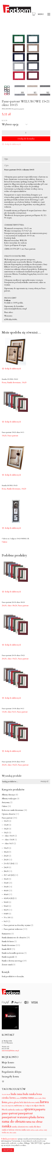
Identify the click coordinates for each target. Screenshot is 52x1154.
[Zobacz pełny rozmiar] (5, 36)
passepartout (25, 1113)
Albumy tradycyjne (9, 798)
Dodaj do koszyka (26, 138)
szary (45, 1130)
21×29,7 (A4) (9, 863)
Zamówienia (8, 1067)
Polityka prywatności (9, 1139)
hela (21, 1102)
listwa (44, 1102)
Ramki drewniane (8, 945)
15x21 (6, 832)
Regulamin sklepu (11, 1071)
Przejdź (44, 781)
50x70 (6, 910)
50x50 (6, 902)
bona (39, 1094)
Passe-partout (23, 605)
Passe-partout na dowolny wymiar (17, 925)
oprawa (29, 1109)
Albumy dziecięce (8, 794)
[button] (44, 14)
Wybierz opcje (7, 382)
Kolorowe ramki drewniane (12, 810)
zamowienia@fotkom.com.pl (10, 1051)
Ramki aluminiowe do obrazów (14, 937)
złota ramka (13, 1133)
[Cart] (33, 14)
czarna (18, 1098)
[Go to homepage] (17, 14)
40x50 (6, 890)
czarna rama (27, 1098)
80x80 (8, 1094)
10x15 (6, 821)
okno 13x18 (9, 839)
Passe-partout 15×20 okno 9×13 (13, 432)
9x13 (5, 921)
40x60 (6, 894)
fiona (4, 1102)
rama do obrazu (13, 1121)
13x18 (6, 825)
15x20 (24, 382)
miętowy (11, 1106)
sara (28, 1130)
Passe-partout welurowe (13, 929)
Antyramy (6, 802)
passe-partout (10, 1113)
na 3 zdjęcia (27, 1106)
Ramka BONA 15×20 (9, 485)
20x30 (6, 859)
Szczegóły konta (10, 1076)
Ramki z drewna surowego (12, 961)
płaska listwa (36, 1117)
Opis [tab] (6, 159)
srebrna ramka (34, 1130)
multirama (18, 1105)
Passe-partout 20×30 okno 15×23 (13, 762)
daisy (44, 1098)
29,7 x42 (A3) (9, 875)
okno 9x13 (9, 843)
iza (25, 1102)
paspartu (40, 1109)
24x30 (6, 867)
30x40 (6, 883)
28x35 (6, 871)
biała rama (16, 1094)
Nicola (5, 1109)
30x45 (6, 887)
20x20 (6, 856)
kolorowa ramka (33, 1102)
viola (4, 1132)
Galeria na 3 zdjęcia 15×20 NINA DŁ (15, 538)
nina (21, 1110)
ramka (6, 1126)
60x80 (6, 913)
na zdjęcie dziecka (38, 1105)
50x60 (6, 906)
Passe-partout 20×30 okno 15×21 (13, 655)
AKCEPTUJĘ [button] (7, 1150)
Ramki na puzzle (8, 957)
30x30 (6, 879)
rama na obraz (34, 1122)
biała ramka (29, 1094)
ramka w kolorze (8, 1130)
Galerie (4, 806)
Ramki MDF (6, 949)
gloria (16, 1102)
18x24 (6, 852)
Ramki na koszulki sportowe (13, 953)
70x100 (4, 1094)
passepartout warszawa (15, 1117)
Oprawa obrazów (8, 814)
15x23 (6, 848)
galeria (10, 1102)
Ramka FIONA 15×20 (10, 379)
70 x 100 (7, 917)
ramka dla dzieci (35, 1127)
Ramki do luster (8, 941)
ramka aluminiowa (20, 1126)
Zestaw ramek (7, 964)
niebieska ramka (14, 1110)
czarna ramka (38, 1098)
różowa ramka (20, 1130)
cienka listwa (9, 1097)
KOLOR (4, 120)
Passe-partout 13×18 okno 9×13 (13, 708)
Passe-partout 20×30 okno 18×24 (13, 602)
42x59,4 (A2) (9, 898)
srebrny (41, 1130)
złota (8, 1133)
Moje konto (8, 1062)
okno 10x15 (9, 836)
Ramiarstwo (6, 933)
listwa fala (4, 1106)
